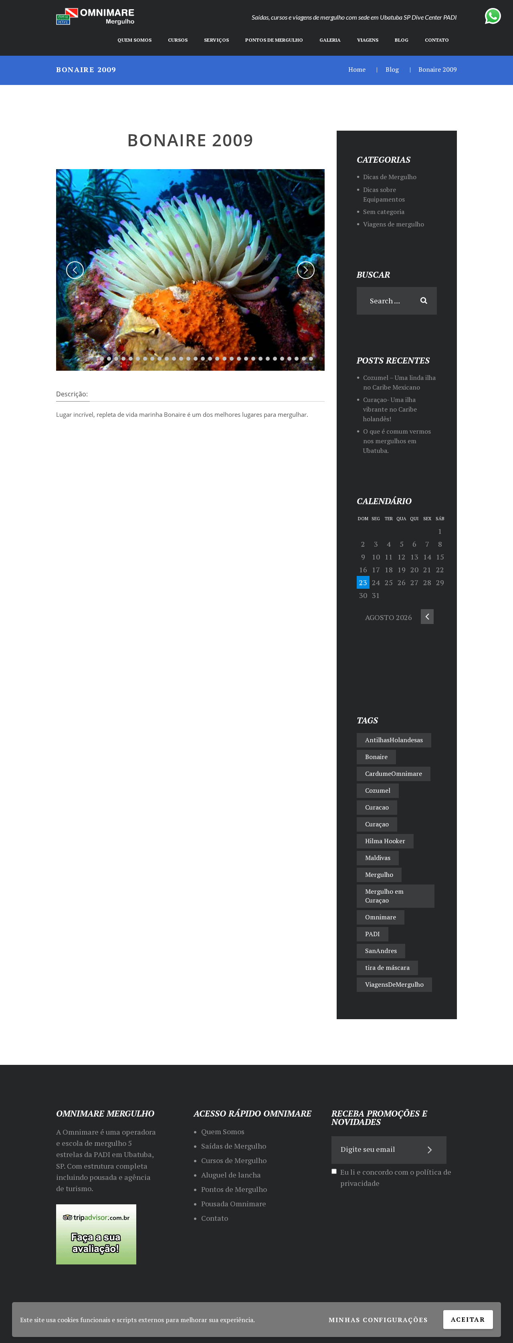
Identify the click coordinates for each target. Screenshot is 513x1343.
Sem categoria (383, 211)
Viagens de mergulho (393, 224)
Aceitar (468, 1319)
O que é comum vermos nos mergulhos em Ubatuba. (397, 441)
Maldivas (377, 857)
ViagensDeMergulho (394, 984)
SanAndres (381, 950)
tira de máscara (387, 967)
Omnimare (380, 917)
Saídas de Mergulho (233, 1146)
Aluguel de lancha (231, 1174)
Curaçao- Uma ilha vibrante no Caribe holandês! (390, 409)
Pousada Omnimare (233, 1203)
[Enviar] (430, 1149)
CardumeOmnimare (393, 773)
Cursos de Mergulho (234, 1160)
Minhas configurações (378, 1319)
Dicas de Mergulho (389, 176)
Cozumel (377, 790)
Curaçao (377, 824)
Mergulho (379, 874)
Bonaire (376, 756)
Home (357, 69)
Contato (214, 1218)
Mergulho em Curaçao (384, 896)
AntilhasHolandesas (394, 739)
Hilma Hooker (385, 840)
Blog (392, 69)
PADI (372, 933)
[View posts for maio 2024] (427, 616)
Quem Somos (222, 1131)
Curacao (377, 807)
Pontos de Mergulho (234, 1189)
